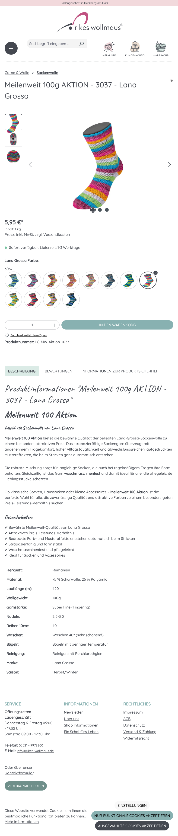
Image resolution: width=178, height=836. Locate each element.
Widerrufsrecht (136, 738)
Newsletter (73, 712)
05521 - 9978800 (31, 745)
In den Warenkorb (117, 325)
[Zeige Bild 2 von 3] (100, 210)
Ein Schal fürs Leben (81, 731)
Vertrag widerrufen (26, 786)
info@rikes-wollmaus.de (35, 751)
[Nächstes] (169, 164)
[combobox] (51, 43)
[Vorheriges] (30, 164)
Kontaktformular (19, 773)
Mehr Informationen (22, 821)
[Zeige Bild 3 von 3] (107, 210)
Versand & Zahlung (139, 731)
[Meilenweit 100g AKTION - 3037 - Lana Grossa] (100, 164)
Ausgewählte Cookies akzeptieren (132, 825)
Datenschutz (134, 725)
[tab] (22, 371)
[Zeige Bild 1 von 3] (93, 210)
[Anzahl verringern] (9, 325)
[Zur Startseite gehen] (89, 22)
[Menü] (11, 48)
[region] (89, 164)
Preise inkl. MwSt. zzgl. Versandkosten (37, 234)
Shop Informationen (81, 725)
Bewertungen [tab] (58, 371)
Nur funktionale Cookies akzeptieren (132, 815)
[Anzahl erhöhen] (55, 325)
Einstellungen (132, 805)
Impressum (133, 712)
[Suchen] (81, 43)
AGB (126, 718)
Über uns (71, 718)
